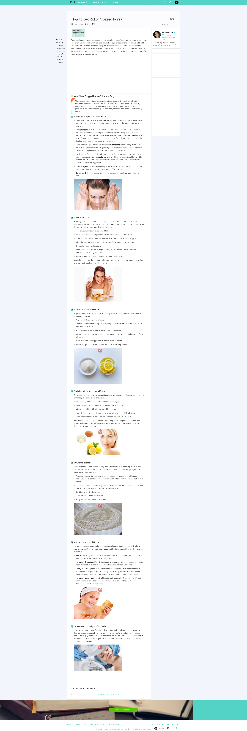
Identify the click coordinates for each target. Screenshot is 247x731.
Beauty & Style (78, 24)
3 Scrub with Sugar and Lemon (61, 51)
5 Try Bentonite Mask (61, 57)
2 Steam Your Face (61, 48)
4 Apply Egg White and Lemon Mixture (61, 54)
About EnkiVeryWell (97, 724)
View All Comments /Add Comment (109, 694)
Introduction (58, 39)
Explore (114, 2)
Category (95, 2)
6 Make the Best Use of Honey (61, 60)
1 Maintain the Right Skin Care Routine (61, 45)
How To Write (114, 724)
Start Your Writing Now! (123, 710)
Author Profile (165, 51)
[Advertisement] (109, 69)
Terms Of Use (81, 724)
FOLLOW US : (156, 724)
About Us (105, 2)
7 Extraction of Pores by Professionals (61, 62)
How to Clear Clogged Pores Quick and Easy (60, 42)
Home (69, 724)
